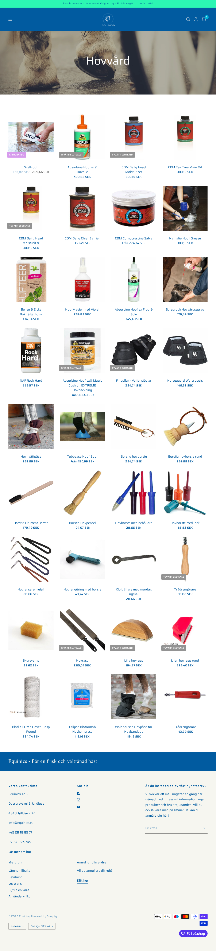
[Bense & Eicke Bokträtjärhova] (31, 279)
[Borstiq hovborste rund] (185, 426)
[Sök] (188, 19)
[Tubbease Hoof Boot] (82, 426)
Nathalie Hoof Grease (185, 238)
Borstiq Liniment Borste (31, 523)
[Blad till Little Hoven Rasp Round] (31, 696)
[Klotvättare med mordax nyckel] (133, 559)
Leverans (15, 883)
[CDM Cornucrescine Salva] (133, 208)
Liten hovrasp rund (185, 660)
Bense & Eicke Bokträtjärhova (31, 312)
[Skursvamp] (31, 630)
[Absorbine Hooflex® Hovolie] (82, 137)
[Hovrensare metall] (31, 559)
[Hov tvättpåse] (31, 426)
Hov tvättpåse (31, 456)
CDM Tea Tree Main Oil (185, 167)
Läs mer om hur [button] (19, 851)
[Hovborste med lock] (185, 492)
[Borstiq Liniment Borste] (31, 492)
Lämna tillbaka (19, 870)
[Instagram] (80, 799)
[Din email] (203, 828)
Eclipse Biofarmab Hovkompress (82, 729)
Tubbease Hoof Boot (82, 456)
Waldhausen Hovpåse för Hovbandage (133, 729)
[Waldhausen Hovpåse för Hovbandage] (133, 696)
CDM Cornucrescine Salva (134, 238)
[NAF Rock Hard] (31, 350)
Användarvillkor (20, 896)
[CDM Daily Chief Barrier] (82, 208)
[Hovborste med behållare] (133, 492)
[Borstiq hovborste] (133, 426)
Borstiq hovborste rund (185, 456)
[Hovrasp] (82, 630)
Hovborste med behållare (133, 523)
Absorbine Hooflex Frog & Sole (134, 312)
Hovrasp (82, 660)
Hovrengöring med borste (82, 589)
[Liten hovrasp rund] (185, 630)
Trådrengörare (185, 589)
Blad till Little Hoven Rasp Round (31, 729)
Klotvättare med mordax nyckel (134, 592)
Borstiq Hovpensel (82, 523)
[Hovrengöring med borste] (82, 559)
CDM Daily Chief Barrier (82, 238)
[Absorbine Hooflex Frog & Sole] (133, 279)
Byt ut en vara (18, 890)
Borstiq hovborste (134, 456)
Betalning (15, 877)
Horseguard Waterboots (185, 380)
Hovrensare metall (31, 589)
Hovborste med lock (185, 523)
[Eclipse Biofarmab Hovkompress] (82, 696)
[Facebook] (80, 793)
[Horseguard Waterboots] (185, 350)
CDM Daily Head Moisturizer (134, 169)
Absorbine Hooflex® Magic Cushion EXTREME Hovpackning (82, 385)
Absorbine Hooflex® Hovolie (82, 169)
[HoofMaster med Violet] (82, 279)
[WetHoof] (31, 137)
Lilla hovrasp (133, 660)
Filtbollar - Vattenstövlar (133, 380)
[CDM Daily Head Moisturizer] (133, 137)
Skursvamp (31, 660)
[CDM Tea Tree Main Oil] (185, 137)
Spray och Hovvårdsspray (185, 309)
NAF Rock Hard (31, 380)
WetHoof (31, 167)
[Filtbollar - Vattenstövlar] (133, 350)
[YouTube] (80, 807)
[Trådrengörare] (185, 559)
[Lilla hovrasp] (133, 630)
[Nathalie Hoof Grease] (185, 208)
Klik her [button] (82, 880)
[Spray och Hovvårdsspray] (185, 279)
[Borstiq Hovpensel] (82, 492)
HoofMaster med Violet (82, 309)
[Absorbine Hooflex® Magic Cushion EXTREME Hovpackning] (82, 350)
